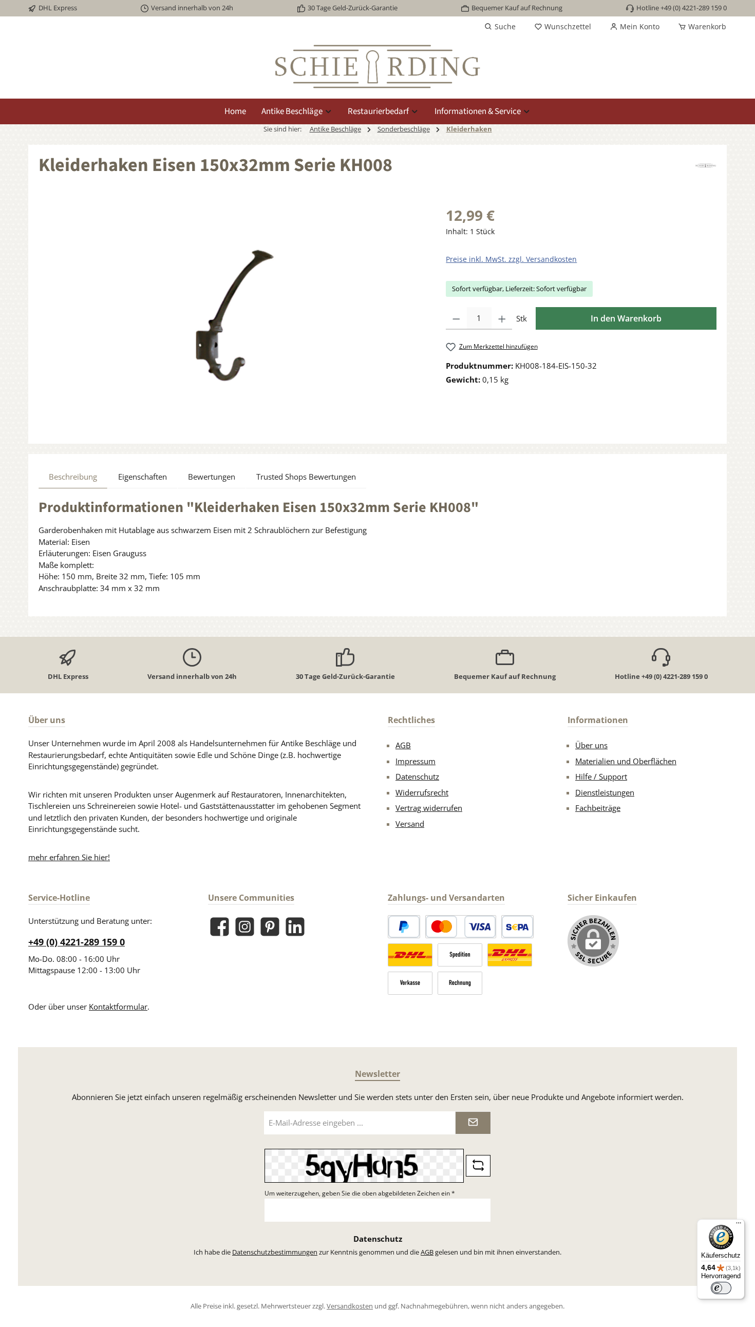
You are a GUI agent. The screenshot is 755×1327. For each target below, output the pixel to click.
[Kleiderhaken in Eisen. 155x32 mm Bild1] (232, 314)
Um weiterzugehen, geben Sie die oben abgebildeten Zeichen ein (360, 1193)
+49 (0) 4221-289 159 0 (76, 942)
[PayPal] (404, 926)
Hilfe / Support (601, 776)
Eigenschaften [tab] (142, 476)
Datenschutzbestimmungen (274, 1252)
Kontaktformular (118, 1006)
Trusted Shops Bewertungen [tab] (306, 476)
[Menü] (738, 1225)
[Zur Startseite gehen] (377, 66)
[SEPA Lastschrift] (517, 926)
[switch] (721, 1288)
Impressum (415, 761)
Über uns (591, 745)
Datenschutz (417, 776)
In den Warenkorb (626, 318)
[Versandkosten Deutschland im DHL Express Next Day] (509, 954)
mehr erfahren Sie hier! (69, 857)
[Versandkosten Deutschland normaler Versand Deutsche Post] (410, 954)
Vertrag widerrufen (428, 808)
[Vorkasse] (410, 983)
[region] (232, 314)
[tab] (73, 476)
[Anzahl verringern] (456, 318)
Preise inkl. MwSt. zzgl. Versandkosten (511, 259)
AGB (403, 745)
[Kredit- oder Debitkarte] (460, 926)
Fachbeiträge (597, 808)
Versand (409, 824)
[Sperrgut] (460, 954)
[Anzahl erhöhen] (502, 318)
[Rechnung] (460, 983)
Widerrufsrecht (421, 792)
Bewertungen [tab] (211, 476)
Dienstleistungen (604, 792)
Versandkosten (350, 1306)
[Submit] (473, 1122)
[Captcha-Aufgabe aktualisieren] (478, 1166)
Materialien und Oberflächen (625, 761)
